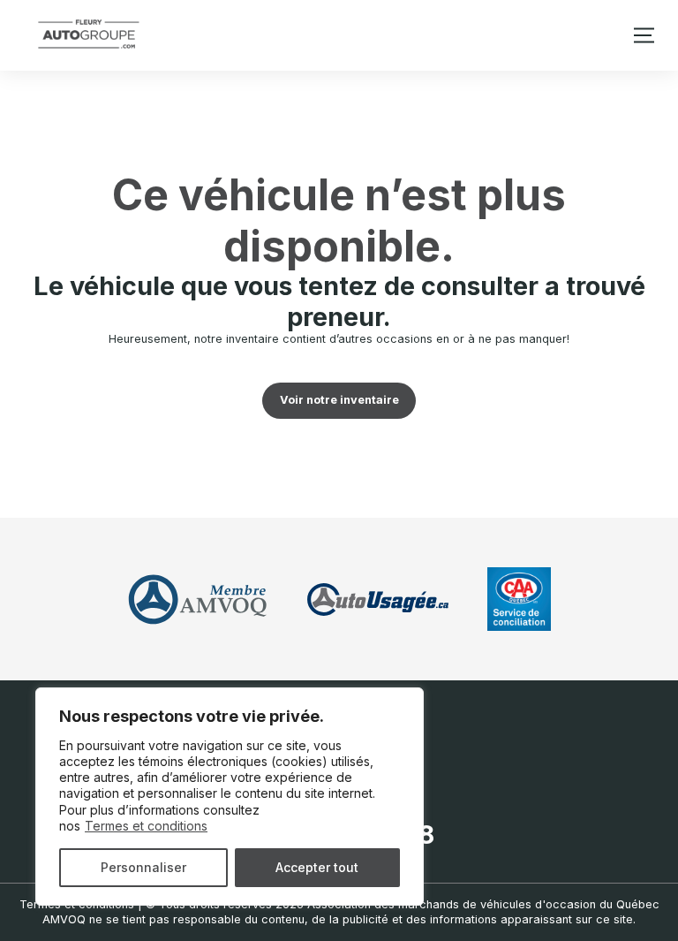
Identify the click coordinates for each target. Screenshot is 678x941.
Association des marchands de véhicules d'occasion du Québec (483, 904)
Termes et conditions (146, 825)
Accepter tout (316, 867)
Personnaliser (143, 867)
